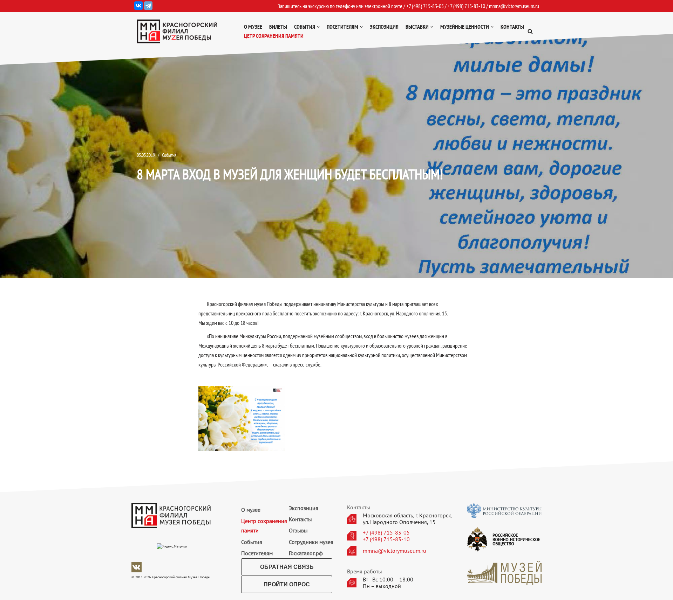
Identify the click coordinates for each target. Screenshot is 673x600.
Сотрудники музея (311, 541)
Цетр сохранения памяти (274, 35)
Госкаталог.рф (306, 553)
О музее (253, 26)
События (169, 155)
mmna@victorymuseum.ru (514, 5)
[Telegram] (148, 5)
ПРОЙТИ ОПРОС (287, 584)
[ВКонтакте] (138, 5)
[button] (530, 31)
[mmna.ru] (177, 31)
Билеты (278, 26)
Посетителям (257, 553)
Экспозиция (384, 26)
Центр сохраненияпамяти (264, 525)
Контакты (512, 26)
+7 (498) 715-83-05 (386, 532)
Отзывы (298, 530)
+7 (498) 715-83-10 (386, 539)
